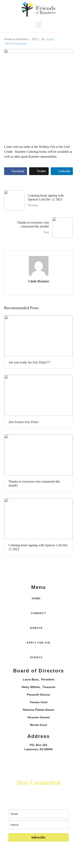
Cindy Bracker (38, 281)
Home (36, 598)
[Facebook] (38, 763)
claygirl (50, 39)
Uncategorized (18, 43)
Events (36, 657)
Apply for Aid (38, 642)
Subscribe (38, 837)
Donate (36, 628)
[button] (38, 24)
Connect (38, 613)
